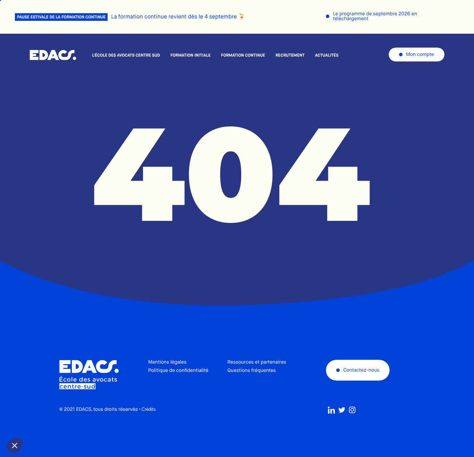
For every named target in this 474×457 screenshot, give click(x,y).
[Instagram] (352, 410)
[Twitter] (341, 410)
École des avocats (52, 55)
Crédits (149, 409)
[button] (14, 445)
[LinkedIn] (331, 410)
